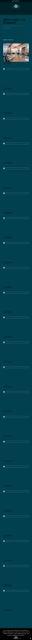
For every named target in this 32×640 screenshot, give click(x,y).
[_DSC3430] (16, 111)
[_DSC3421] (16, 61)
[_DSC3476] (16, 409)
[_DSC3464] (16, 310)
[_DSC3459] (16, 260)
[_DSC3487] (16, 459)
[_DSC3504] (16, 608)
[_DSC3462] (16, 285)
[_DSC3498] (16, 583)
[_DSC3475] (16, 384)
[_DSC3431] (16, 136)
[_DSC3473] (16, 360)
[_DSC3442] (16, 186)
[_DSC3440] (16, 161)
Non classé (20, 26)
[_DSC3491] (16, 509)
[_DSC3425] (16, 86)
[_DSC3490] (16, 484)
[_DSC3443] (16, 211)
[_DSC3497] (16, 558)
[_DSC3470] (16, 335)
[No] (30, 634)
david (6, 26)
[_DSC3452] (16, 235)
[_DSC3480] (16, 434)
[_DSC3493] (16, 534)
